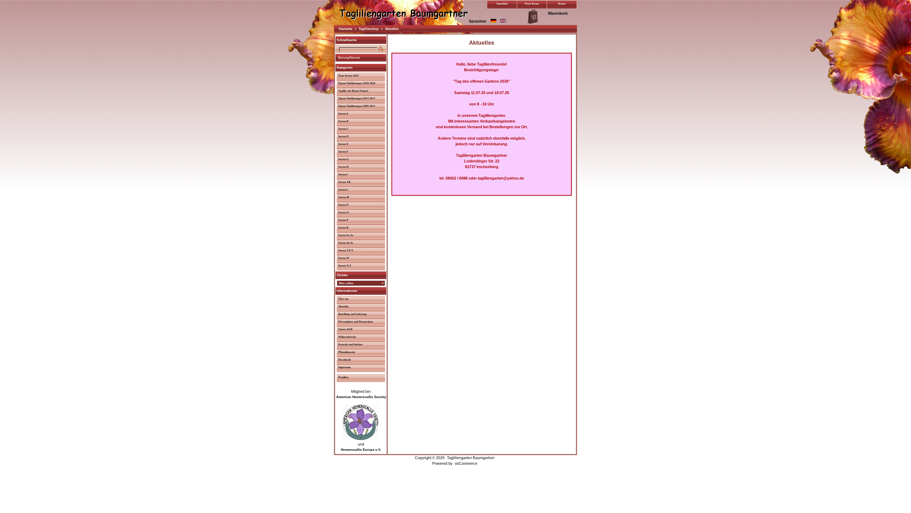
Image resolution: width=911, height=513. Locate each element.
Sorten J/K (344, 181)
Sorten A (343, 113)
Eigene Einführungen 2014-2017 (356, 98)
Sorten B (343, 121)
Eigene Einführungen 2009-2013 (356, 105)
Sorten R (343, 227)
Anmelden (502, 3)
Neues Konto (532, 3)
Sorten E (343, 143)
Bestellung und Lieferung (352, 314)
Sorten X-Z (344, 265)
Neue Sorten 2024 (348, 75)
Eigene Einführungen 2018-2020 (356, 83)
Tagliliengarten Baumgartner (471, 458)
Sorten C (343, 128)
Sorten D (343, 136)
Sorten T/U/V (345, 250)
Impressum (344, 367)
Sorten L (343, 189)
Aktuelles (392, 29)
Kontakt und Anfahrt (350, 344)
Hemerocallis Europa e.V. (361, 449)
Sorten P (343, 219)
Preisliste (343, 377)
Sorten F (343, 151)
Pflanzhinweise (346, 352)
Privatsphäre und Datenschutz (355, 321)
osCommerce (466, 463)
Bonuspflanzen (349, 57)
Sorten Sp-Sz (345, 242)
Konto (562, 3)
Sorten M (343, 197)
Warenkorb (558, 13)
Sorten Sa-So (345, 235)
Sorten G (343, 159)
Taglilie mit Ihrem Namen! (353, 90)
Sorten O (343, 212)
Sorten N (343, 204)
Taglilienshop (369, 29)
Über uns (343, 298)
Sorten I (343, 174)
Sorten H (343, 166)
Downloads (344, 359)
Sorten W (343, 257)
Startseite (345, 29)
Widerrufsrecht (347, 336)
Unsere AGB (345, 329)
